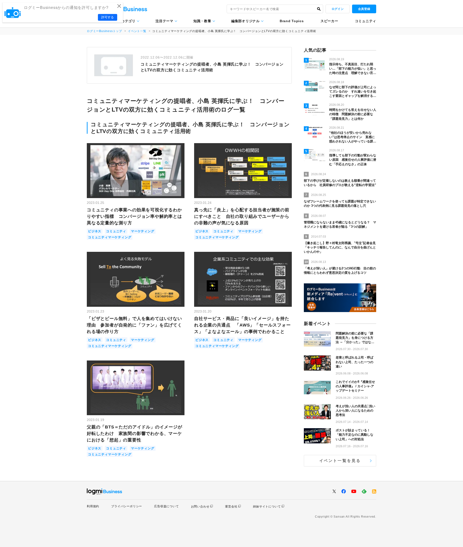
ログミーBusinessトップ (104, 31)
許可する (107, 17)
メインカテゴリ (123, 21)
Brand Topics (292, 21)
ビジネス (94, 231)
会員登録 (364, 9)
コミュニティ (365, 21)
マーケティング (142, 231)
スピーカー (329, 21)
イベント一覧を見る (340, 461)
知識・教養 (202, 21)
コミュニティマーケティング (109, 237)
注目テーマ (164, 21)
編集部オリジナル (245, 21)
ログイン (338, 9)
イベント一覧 (137, 31)
